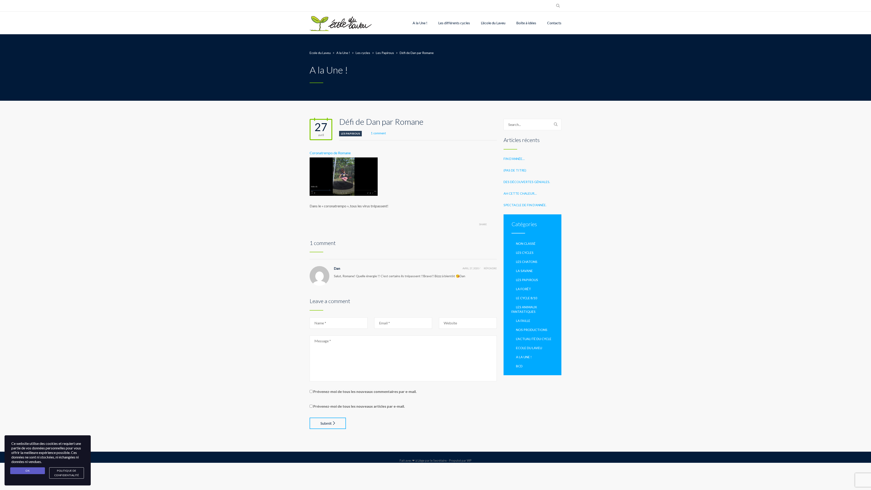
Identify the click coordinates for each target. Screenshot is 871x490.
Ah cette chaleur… (520, 193)
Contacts (554, 23)
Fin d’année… (514, 159)
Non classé (526, 243)
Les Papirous (350, 133)
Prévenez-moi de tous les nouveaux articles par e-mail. (359, 406)
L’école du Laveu (493, 23)
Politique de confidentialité (66, 473)
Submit (326, 423)
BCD (519, 366)
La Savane (524, 271)
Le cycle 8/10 (526, 298)
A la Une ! (420, 23)
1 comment (378, 133)
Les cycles (524, 253)
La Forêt (523, 289)
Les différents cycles (454, 23)
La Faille (523, 321)
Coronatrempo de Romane (330, 153)
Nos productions (531, 330)
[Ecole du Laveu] (341, 23)
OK (27, 470)
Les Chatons (526, 262)
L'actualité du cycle (533, 339)
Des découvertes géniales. (527, 182)
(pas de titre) (515, 170)
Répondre (490, 268)
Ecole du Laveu (529, 348)
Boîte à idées (526, 23)
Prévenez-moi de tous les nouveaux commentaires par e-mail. (365, 391)
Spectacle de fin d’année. (525, 205)
